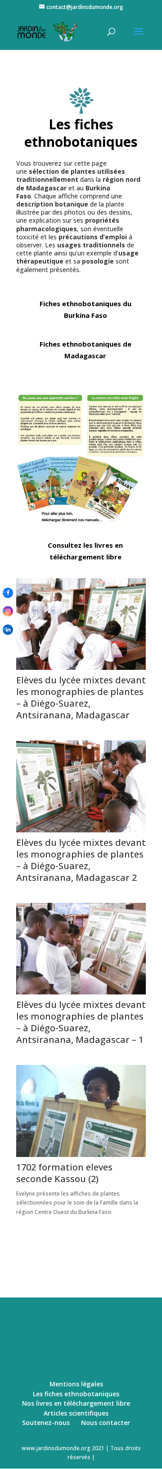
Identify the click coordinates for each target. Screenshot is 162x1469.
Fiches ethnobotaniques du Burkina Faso (85, 309)
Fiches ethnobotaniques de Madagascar (85, 349)
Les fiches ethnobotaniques (76, 1394)
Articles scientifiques (76, 1413)
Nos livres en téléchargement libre (76, 1403)
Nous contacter (105, 1422)
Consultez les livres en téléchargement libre (85, 551)
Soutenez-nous (46, 1422)
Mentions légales (76, 1384)
